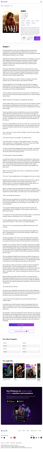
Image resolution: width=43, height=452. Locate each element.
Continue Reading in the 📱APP (21, 331)
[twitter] (39, 438)
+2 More (27, 25)
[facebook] (31, 438)
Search (40, 430)
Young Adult (7, 5)
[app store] (20, 401)
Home (19, 430)
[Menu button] (41, 1)
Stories (28, 430)
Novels (2, 5)
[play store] (11, 401)
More (37, 34)
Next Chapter (21, 324)
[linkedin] (41, 438)
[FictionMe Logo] (4, 431)
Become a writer (34, 430)
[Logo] (1, 2)
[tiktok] (36, 438)
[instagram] (34, 438)
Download (37, 39)
